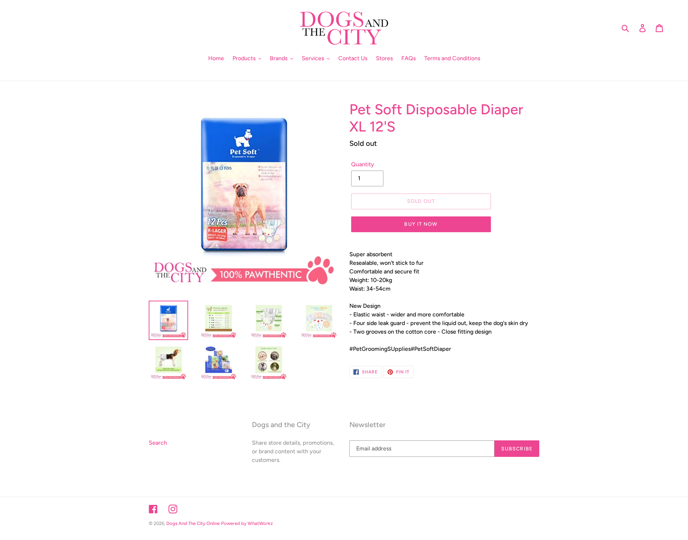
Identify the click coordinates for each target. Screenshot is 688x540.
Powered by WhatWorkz (247, 523)
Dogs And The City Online (193, 523)
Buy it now (421, 224)
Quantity (362, 164)
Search (158, 442)
